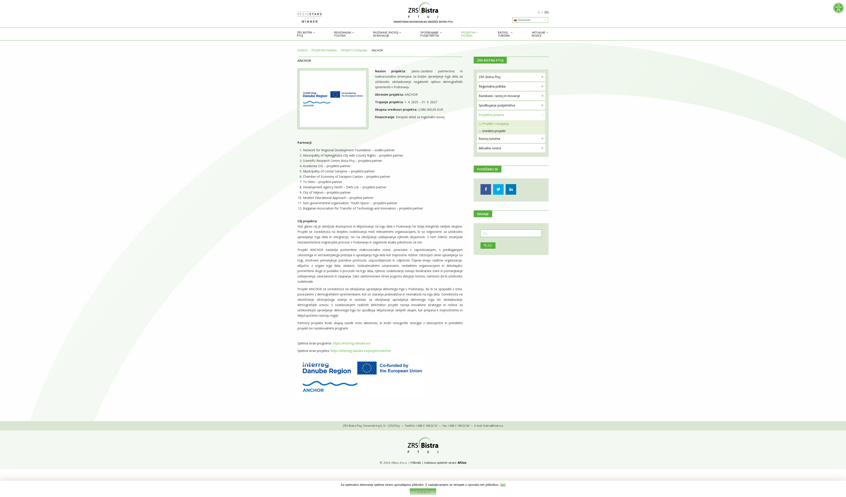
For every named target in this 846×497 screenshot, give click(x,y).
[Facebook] (486, 189)
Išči (490, 245)
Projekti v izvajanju (354, 50)
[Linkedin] (511, 189)
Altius (462, 463)
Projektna (468, 34)
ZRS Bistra (304, 34)
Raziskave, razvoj (385, 34)
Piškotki (416, 463)
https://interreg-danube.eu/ (352, 343)
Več (503, 484)
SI (539, 12)
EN (546, 12)
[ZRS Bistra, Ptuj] (423, 13)
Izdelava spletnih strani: (440, 463)
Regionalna (342, 34)
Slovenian (524, 20)
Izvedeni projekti (493, 131)
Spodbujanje (429, 34)
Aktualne (538, 34)
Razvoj (504, 34)
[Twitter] (498, 189)
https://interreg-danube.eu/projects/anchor (360, 351)
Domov (302, 50)
